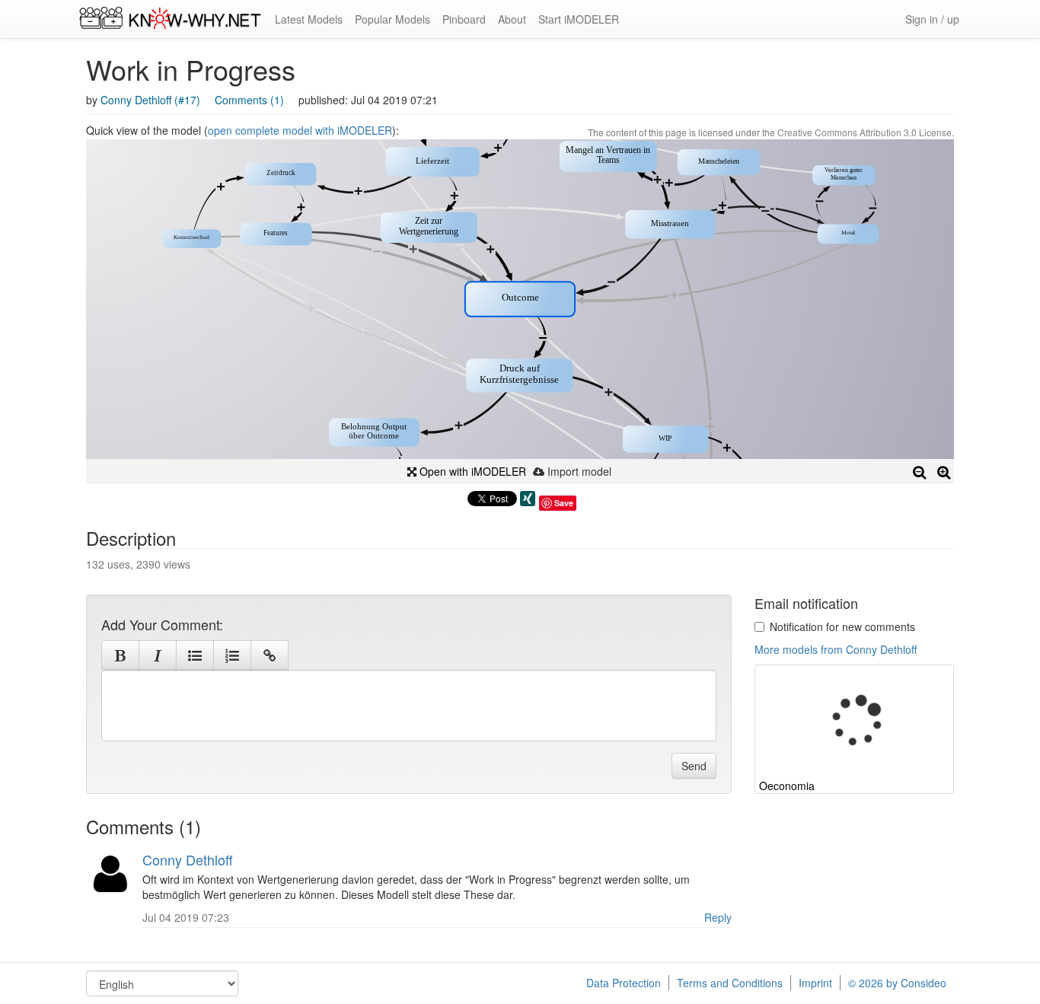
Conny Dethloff (187, 859)
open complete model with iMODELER (300, 130)
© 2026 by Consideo (897, 982)
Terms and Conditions (730, 982)
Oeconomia (787, 785)
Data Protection (623, 982)
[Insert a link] (269, 655)
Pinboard (464, 19)
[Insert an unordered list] (195, 655)
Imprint (815, 982)
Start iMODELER (578, 19)
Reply (718, 917)
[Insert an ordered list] (232, 655)
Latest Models (309, 19)
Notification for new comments (842, 626)
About (512, 19)
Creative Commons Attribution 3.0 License (864, 132)
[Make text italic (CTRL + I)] (158, 655)
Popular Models (392, 19)
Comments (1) (249, 99)
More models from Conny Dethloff (835, 649)
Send (694, 765)
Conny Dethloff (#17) (150, 99)
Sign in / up (932, 19)
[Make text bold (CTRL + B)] (120, 655)
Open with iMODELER (471, 471)
